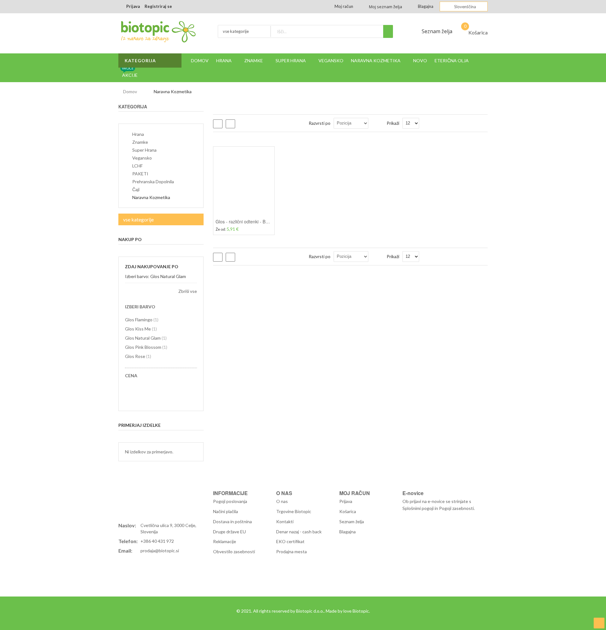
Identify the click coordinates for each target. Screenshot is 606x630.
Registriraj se (158, 6)
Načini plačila (225, 511)
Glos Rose (138, 356)
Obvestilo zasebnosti (234, 551)
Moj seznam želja (385, 6)
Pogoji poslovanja (230, 501)
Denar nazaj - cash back (299, 531)
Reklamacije (224, 541)
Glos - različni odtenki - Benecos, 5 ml (253, 221)
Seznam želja (437, 31)
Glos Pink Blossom (146, 347)
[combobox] (331, 31)
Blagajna (425, 6)
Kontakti (285, 521)
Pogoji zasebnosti (456, 508)
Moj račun (344, 6)
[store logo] (157, 33)
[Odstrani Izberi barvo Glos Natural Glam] (195, 276)
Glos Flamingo (141, 319)
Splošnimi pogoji (418, 508)
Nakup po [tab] (130, 239)
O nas (282, 501)
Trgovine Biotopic (293, 511)
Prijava (133, 6)
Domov (130, 91)
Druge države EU (229, 531)
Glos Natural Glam (146, 338)
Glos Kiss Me (141, 328)
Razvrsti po (319, 123)
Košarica (347, 511)
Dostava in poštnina (232, 521)
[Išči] (388, 31)
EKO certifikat (290, 541)
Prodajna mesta (291, 551)
